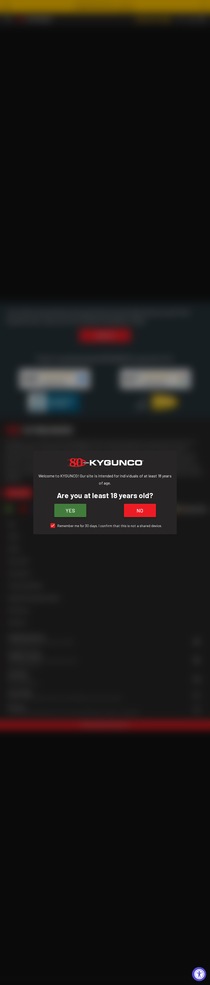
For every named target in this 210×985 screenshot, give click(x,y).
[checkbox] (105, 525)
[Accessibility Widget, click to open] (199, 974)
